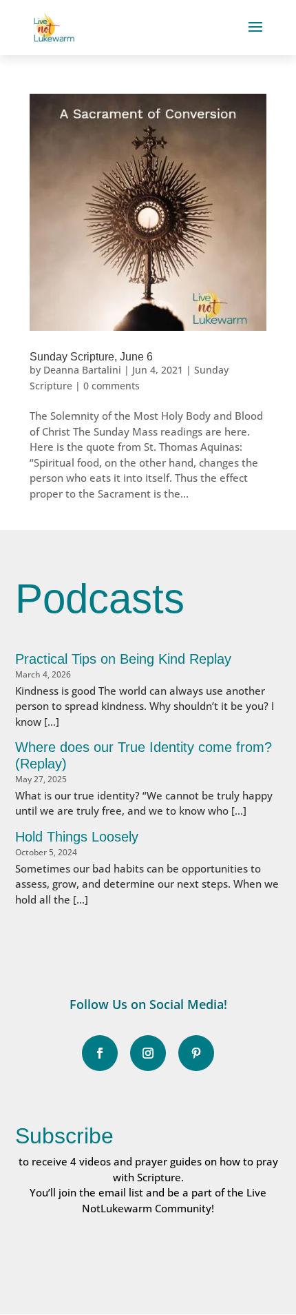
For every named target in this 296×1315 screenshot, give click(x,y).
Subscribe (64, 1135)
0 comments (111, 385)
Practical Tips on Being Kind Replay (123, 658)
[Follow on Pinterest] (196, 1053)
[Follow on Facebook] (100, 1053)
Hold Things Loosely (76, 836)
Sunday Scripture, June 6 (91, 357)
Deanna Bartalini (82, 369)
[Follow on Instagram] (148, 1053)
